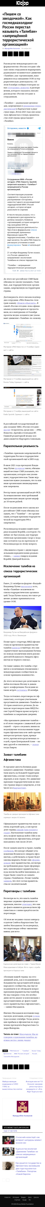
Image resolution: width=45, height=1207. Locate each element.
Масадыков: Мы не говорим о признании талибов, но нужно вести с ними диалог (21, 1037)
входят (7, 429)
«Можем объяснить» (26, 303)
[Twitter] (10, 53)
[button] (4, 3)
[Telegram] (21, 53)
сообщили (9, 850)
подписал (19, 468)
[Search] (41, 3)
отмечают (27, 904)
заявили (8, 881)
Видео (23, 1197)
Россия (34, 1054)
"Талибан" (25, 1051)
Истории (16, 1197)
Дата (29, 1197)
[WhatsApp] (26, 53)
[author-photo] (22, 1112)
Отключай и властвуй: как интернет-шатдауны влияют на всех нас (29, 1140)
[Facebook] (4, 53)
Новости (7, 1197)
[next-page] (7, 1180)
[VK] (15, 53)
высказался (26, 586)
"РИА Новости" (14, 1051)
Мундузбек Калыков (12, 48)
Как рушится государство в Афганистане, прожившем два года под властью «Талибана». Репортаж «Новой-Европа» (28, 1168)
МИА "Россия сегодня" (22, 1054)
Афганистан (7, 1054)
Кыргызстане (19, 787)
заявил (16, 556)
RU (30, 1200)
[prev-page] (3, 1180)
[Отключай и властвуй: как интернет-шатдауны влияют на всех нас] (8, 1140)
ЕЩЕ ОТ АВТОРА (10, 1131)
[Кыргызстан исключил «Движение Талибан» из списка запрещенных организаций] (8, 1151)
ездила (36, 1016)
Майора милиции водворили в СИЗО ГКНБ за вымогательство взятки (12, 1085)
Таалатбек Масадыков (11, 1056)
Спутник (17, 1200)
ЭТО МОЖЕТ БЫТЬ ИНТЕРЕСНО (16, 1128)
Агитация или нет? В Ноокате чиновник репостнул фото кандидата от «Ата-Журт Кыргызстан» (34, 1086)
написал (16, 647)
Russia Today (36, 1051)
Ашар (24, 1200)
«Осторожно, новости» (19, 87)
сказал (35, 744)
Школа (36, 1197)
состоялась (22, 690)
